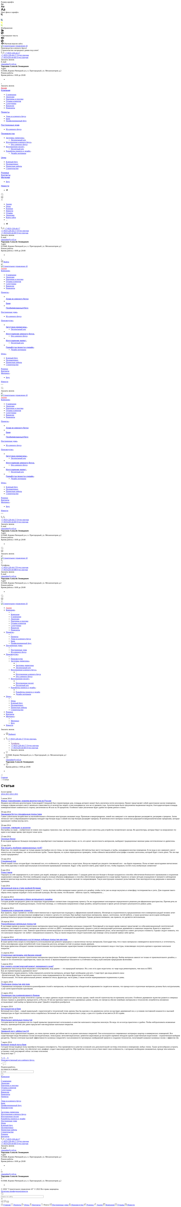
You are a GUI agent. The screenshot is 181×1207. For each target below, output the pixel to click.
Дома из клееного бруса (16, 116)
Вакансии (10, 106)
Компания (5, 90)
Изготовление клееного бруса (19, 142)
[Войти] (2, 198)
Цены (3, 157)
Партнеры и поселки (14, 99)
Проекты (5, 112)
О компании (11, 95)
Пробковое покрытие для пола (15, 984)
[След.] (1, 1056)
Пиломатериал (12, 164)
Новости (5, 186)
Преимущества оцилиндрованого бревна (20, 995)
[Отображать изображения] (2, 30)
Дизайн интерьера (18, 153)
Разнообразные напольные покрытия (18, 924)
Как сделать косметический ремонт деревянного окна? (27, 966)
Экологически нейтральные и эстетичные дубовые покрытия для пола (34, 939)
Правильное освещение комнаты (16, 910)
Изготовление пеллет (15, 147)
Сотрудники (11, 103)
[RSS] (2, 775)
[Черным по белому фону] (1, 15)
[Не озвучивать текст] (2, 41)
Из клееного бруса (13, 129)
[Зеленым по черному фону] (1, 26)
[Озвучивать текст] (2, 38)
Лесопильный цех (18, 140)
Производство (8, 133)
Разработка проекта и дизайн (18, 151)
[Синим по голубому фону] (1, 20)
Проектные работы (14, 166)
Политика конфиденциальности (14, 1191)
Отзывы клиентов (13, 101)
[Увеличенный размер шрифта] (3, 10)
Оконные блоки (8, 839)
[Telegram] (7, 190)
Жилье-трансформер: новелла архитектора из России (26, 801)
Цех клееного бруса (19, 144)
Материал (5, 177)
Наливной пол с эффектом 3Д (15, 1031)
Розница (5, 173)
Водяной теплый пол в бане (13, 1044)
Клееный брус (12, 162)
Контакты (5, 175)
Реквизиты (10, 108)
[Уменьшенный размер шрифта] (2, 4)
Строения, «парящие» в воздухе (16, 827)
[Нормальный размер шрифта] (2, 7)
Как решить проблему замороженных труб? (21, 848)
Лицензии (10, 97)
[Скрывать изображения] (2, 33)
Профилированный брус (16, 121)
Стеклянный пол (8, 861)
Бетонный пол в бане (11, 1009)
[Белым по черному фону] (1, 18)
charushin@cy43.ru (8, 64)
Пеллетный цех (17, 149)
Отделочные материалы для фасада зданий (21, 955)
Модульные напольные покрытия (16, 1020)
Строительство (12, 168)
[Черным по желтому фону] (1, 23)
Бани (8, 119)
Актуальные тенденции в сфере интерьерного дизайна (26, 899)
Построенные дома (10, 125)
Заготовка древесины (15, 138)
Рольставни (6, 872)
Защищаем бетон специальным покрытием (21, 814)
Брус (8, 182)
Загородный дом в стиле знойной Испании (21, 888)
